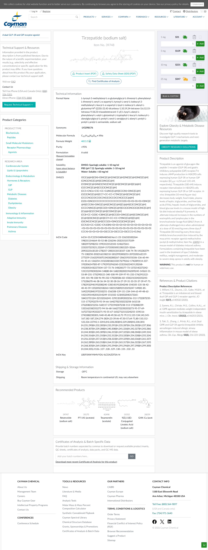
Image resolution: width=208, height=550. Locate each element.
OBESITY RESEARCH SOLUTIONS (178, 147)
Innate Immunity (15, 222)
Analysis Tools (69, 501)
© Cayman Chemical (165, 528)
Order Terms (113, 514)
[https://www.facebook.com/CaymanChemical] (154, 522)
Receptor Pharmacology (19, 148)
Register (47, 11)
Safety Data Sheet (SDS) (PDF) (121, 74)
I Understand (197, 4)
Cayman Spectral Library (74, 518)
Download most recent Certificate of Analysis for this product (86, 462)
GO (132, 456)
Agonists (12, 152)
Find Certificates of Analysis (106, 81)
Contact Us (23, 510)
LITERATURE (179, 17)
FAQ (13, 82)
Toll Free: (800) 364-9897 (164, 504)
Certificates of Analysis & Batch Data (80, 531)
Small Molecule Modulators (19, 143)
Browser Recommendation (120, 531)
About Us (22, 487)
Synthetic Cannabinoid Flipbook (78, 513)
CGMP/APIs (123, 17)
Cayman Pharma (115, 496)
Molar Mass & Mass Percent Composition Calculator (76, 507)
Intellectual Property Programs (32, 505)
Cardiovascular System (17, 166)
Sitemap (111, 540)
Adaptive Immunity (16, 218)
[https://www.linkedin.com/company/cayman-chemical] (170, 522)
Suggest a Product (116, 536)
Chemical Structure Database (77, 522)
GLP (10, 190)
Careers (21, 496)
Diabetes (12, 199)
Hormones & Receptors (18, 181)
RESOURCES (160, 17)
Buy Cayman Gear (26, 501)
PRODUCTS (88, 17)
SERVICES (106, 17)
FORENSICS (141, 17)
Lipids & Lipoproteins (17, 170)
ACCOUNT (197, 17)
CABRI (110, 487)
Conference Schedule (28, 523)
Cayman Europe (115, 492)
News (65, 487)
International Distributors (120, 501)
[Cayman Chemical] (15, 19)
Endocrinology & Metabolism (20, 176)
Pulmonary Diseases (17, 227)
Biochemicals (12, 133)
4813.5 (84, 141)
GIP (10, 185)
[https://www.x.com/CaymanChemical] (162, 522)
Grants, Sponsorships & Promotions (80, 527)
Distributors (192, 11)
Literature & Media (71, 492)
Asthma (12, 231)
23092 (196, 242)
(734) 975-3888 (24, 98)
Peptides (11, 137)
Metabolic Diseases (16, 194)
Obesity (12, 208)
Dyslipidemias (15, 203)
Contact (177, 11)
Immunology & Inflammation (20, 213)
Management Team (26, 492)
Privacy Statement (116, 519)
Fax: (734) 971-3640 (162, 513)
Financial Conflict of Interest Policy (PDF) (124, 525)
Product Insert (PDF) (86, 74)
